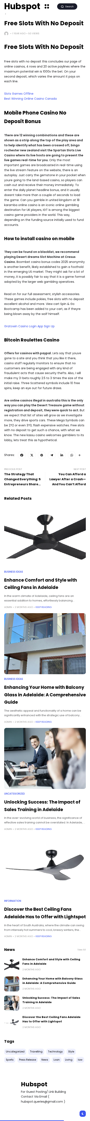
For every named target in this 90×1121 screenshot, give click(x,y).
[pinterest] (42, 455)
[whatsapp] (72, 455)
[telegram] (52, 455)
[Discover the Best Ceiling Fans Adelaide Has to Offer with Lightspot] (45, 865)
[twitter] (32, 455)
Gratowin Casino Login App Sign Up (29, 326)
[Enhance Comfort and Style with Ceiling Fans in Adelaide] (45, 536)
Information (12, 901)
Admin (8, 607)
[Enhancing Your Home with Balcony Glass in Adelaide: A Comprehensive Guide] (45, 643)
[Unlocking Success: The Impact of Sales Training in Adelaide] (45, 758)
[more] (79, 455)
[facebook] (22, 455)
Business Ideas (13, 571)
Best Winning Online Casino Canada (30, 99)
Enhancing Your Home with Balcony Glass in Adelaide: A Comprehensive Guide (45, 694)
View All (81, 949)
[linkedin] (62, 455)
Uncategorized (14, 793)
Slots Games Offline (18, 94)
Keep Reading (44, 607)
